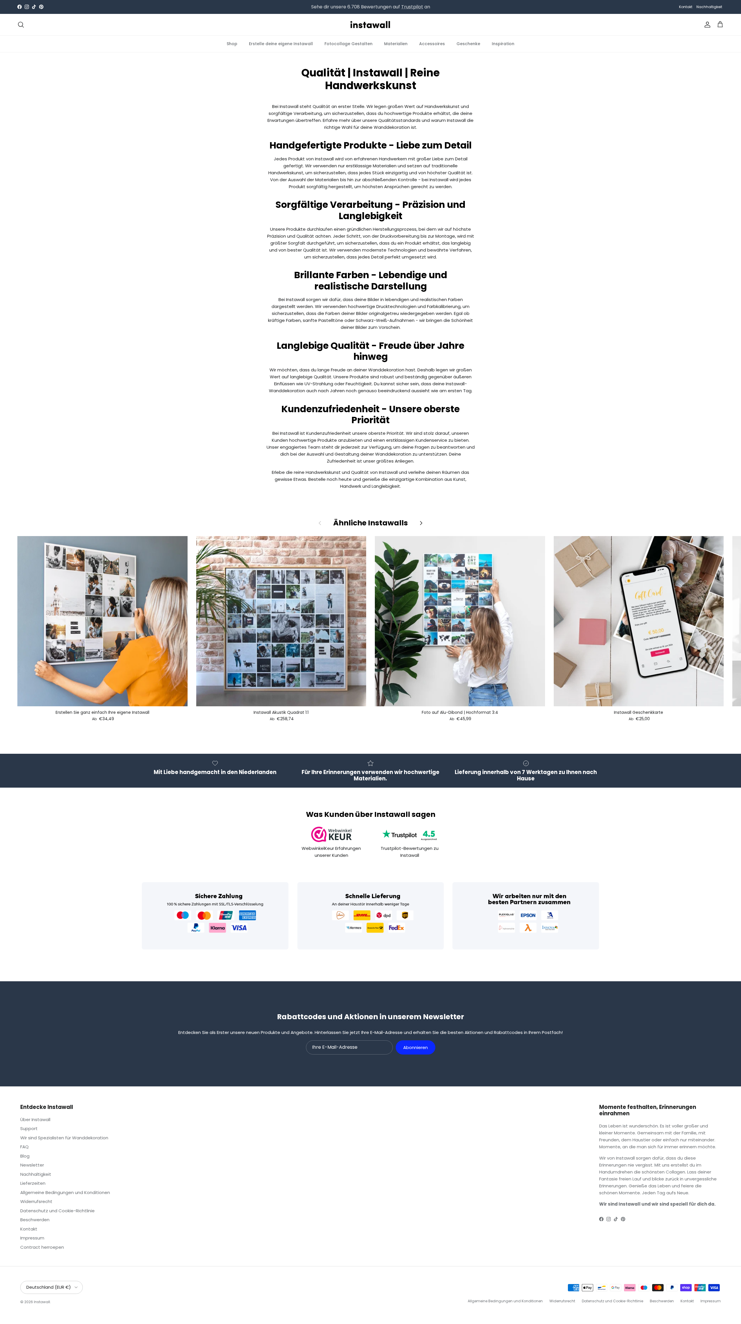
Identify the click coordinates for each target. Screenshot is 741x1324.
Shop (232, 43)
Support (29, 1128)
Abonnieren (415, 1047)
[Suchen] (20, 24)
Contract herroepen (42, 1247)
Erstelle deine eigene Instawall (281, 43)
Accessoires (432, 43)
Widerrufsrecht (36, 1201)
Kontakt (685, 6)
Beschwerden (34, 1220)
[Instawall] (370, 25)
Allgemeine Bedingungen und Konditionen (65, 1192)
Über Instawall (35, 1119)
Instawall (42, 1301)
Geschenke (468, 43)
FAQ (24, 1147)
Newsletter (32, 1165)
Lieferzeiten (32, 1183)
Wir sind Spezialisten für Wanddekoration (64, 1138)
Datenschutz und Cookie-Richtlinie (57, 1211)
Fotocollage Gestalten (348, 43)
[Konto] (706, 24)
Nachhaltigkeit (709, 6)
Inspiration (503, 43)
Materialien (396, 43)
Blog (25, 1156)
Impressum (32, 1238)
